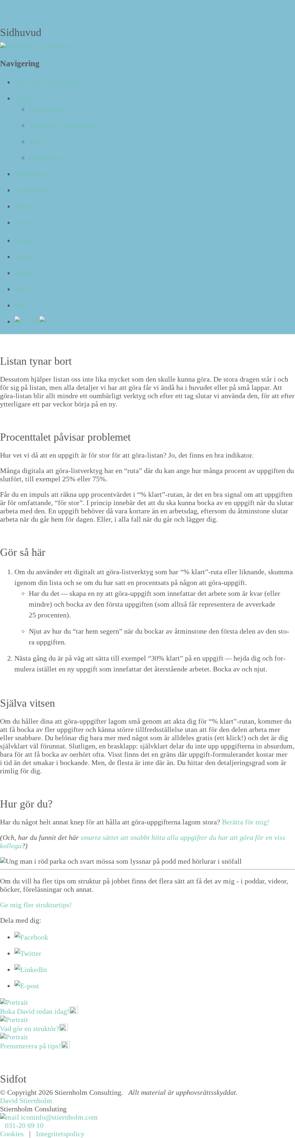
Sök (20, 305)
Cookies (12, 1134)
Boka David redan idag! (34, 1011)
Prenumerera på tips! (30, 1046)
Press (22, 289)
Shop (21, 257)
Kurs (36, 141)
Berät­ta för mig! (245, 822)
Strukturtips (31, 174)
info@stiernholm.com (65, 1117)
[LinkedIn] (30, 969)
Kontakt (26, 222)
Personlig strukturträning (65, 125)
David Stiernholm (26, 1101)
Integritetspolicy (60, 1134)
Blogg (23, 240)
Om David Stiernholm (46, 82)
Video (23, 206)
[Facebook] (31, 937)
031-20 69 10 (24, 1125)
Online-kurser (49, 158)
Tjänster (26, 98)
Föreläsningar (49, 109)
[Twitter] (27, 953)
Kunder (25, 273)
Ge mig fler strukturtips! (36, 905)
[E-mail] (26, 986)
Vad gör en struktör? (29, 1029)
